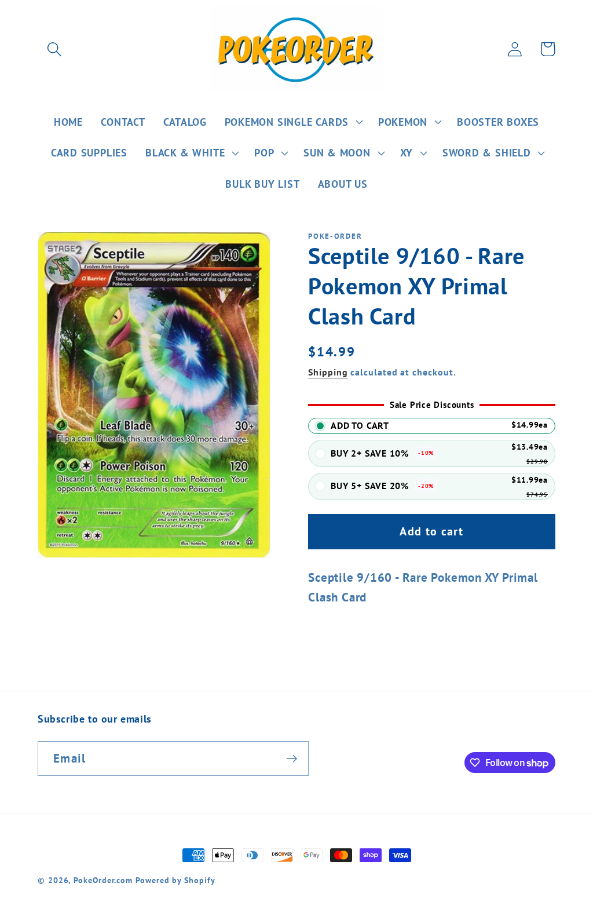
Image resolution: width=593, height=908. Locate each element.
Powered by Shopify (175, 879)
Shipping (327, 372)
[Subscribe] (291, 758)
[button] (54, 48)
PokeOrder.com (103, 879)
